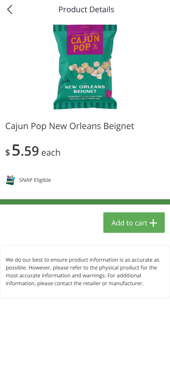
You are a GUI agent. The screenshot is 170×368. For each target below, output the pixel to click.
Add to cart (129, 223)
